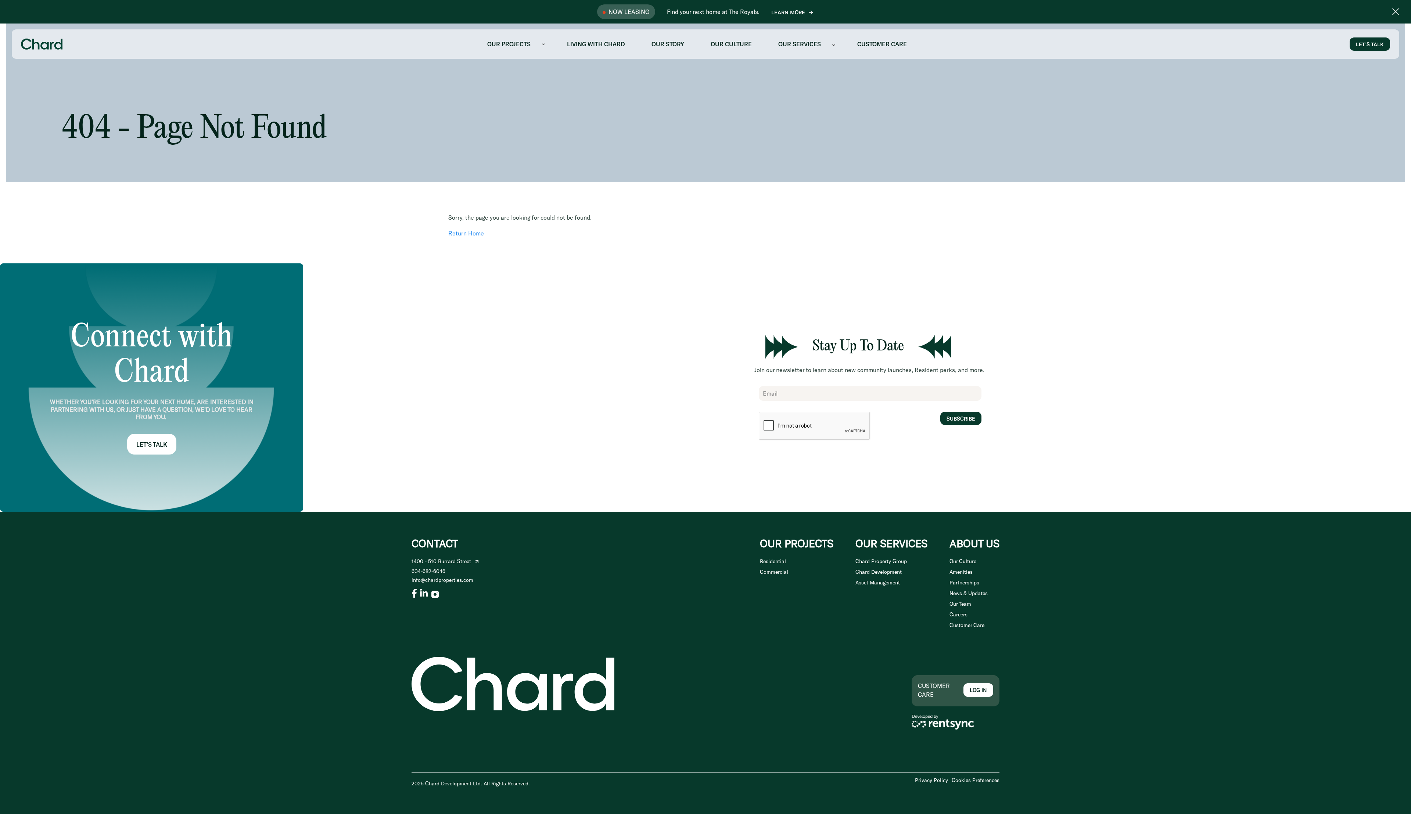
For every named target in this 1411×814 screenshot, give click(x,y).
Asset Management (877, 582)
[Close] (1395, 11)
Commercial (774, 572)
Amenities (961, 572)
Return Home (466, 233)
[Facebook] (414, 593)
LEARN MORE (788, 12)
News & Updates (968, 593)
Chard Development (878, 572)
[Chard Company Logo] (41, 43)
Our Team (960, 604)
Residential (773, 561)
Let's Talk (151, 444)
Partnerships (964, 582)
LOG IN (978, 690)
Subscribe (961, 418)
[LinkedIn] (424, 593)
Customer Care (966, 625)
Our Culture (962, 561)
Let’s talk (1370, 44)
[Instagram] (435, 593)
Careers (958, 614)
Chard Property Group (881, 561)
